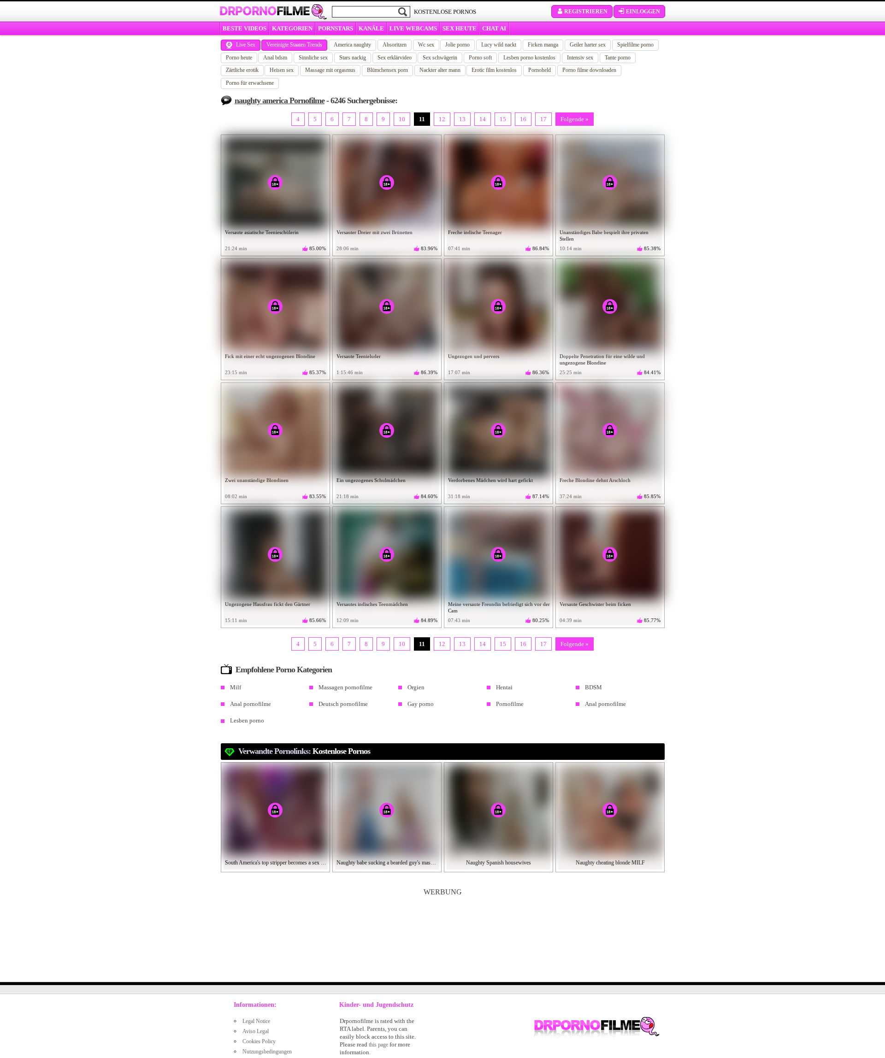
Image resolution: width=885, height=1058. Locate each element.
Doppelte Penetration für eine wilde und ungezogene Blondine (602, 359)
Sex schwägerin (440, 57)
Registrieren (586, 11)
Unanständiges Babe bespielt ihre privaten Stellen (604, 235)
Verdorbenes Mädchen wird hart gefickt (490, 480)
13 (462, 119)
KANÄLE (371, 28)
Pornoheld (539, 70)
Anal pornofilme (250, 703)
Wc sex (426, 44)
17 (543, 119)
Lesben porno (247, 720)
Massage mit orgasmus (330, 70)
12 (442, 119)
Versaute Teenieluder (358, 356)
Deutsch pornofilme (343, 703)
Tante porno (618, 57)
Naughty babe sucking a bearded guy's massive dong (387, 862)
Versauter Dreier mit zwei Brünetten (374, 232)
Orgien (416, 687)
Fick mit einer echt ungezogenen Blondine (270, 356)
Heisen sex (282, 70)
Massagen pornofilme (345, 687)
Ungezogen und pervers (473, 356)
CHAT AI (494, 28)
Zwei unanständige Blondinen (257, 480)
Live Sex (245, 44)
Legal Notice (256, 1021)
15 (503, 119)
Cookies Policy (259, 1041)
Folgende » (574, 119)
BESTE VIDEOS (244, 28)
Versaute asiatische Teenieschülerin (262, 232)
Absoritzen (395, 44)
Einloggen (643, 11)
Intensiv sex (580, 57)
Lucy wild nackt (498, 44)
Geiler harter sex (588, 44)
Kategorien (292, 28)
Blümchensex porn (387, 70)
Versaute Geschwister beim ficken (595, 604)
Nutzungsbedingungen (267, 1051)
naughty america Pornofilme (279, 100)
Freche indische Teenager (475, 232)
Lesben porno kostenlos (529, 57)
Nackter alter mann (439, 70)
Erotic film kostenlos (494, 70)
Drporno (264, 11)
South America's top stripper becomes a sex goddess (275, 862)
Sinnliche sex (313, 57)
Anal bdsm (275, 57)
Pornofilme (510, 703)
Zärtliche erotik (242, 70)
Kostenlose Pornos (341, 751)
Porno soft (480, 57)
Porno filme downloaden (589, 70)
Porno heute (239, 57)
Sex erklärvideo (395, 57)
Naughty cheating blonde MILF (610, 862)
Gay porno (420, 703)
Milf (235, 687)
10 (402, 119)
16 (523, 119)
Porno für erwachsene (250, 83)
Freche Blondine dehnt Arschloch (595, 480)
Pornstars (335, 28)
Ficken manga (543, 44)
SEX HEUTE (459, 28)
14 (482, 119)
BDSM (593, 687)
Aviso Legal (255, 1031)
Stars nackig (352, 57)
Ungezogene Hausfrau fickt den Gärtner (267, 604)
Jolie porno (457, 44)
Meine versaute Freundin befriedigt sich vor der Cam (499, 607)
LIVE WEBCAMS (413, 28)
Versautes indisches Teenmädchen (372, 604)
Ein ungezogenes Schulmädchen (371, 480)
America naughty (352, 44)
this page (378, 1044)
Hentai (504, 687)
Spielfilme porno (635, 44)
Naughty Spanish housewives (498, 862)
